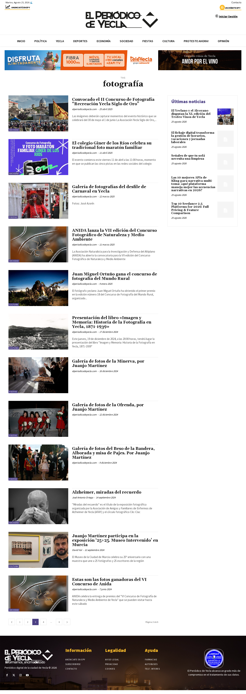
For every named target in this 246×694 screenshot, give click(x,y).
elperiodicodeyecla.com (84, 109)
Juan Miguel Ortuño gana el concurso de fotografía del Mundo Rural (114, 276)
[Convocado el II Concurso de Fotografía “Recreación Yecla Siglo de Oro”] (38, 113)
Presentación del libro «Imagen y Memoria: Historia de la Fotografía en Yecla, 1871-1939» (111, 322)
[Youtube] (27, 675)
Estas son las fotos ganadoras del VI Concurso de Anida (109, 582)
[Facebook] (7, 675)
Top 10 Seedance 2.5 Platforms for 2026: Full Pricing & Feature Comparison (190, 208)
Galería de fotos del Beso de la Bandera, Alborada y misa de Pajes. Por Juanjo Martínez (113, 453)
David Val (77, 550)
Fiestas (13, 217)
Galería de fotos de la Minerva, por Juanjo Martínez (108, 363)
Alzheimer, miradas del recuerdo (106, 492)
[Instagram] (20, 675)
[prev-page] (11, 622)
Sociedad (14, 130)
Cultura (13, 304)
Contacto (236, 2)
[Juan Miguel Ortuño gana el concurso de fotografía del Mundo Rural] (38, 288)
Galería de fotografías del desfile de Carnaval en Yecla (109, 189)
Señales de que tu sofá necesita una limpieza (188, 157)
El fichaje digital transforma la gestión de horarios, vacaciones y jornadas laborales (192, 137)
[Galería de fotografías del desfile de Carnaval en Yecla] (38, 201)
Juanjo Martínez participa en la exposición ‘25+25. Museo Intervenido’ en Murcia (115, 540)
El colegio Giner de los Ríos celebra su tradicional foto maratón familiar (112, 145)
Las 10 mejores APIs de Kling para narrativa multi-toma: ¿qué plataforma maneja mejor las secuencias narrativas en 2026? (193, 184)
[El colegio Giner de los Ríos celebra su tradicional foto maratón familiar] (38, 157)
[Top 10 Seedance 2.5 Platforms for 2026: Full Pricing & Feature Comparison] (225, 210)
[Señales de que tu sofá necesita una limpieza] (225, 161)
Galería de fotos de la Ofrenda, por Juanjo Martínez (108, 407)
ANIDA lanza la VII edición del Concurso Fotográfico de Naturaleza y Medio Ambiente (114, 235)
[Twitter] (13, 675)
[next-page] (67, 622)
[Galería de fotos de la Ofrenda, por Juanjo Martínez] (38, 419)
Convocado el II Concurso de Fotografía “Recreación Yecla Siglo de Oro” (113, 102)
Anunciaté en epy (20, 7)
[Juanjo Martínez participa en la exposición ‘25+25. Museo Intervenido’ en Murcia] (38, 550)
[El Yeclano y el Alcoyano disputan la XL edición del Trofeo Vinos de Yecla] (225, 116)
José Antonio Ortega (82, 497)
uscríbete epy (232, 8)
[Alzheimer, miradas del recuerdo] (38, 506)
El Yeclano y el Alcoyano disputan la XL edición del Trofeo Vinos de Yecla (190, 114)
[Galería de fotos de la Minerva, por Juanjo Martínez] (38, 375)
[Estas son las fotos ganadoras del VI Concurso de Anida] (38, 593)
